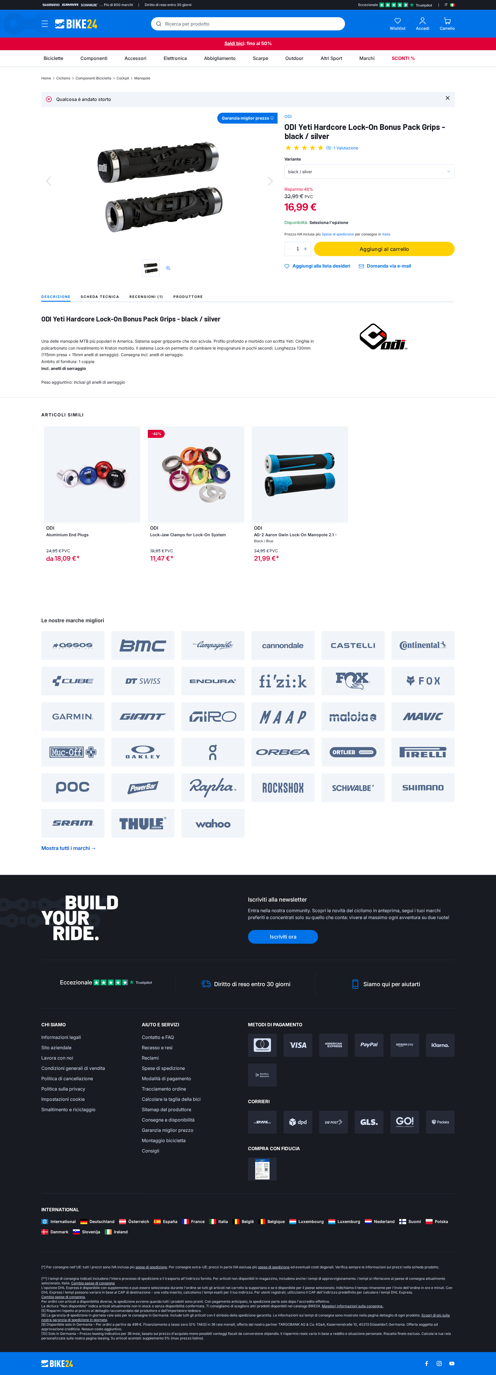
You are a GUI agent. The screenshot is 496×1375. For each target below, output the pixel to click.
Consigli (150, 1151)
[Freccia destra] (238, 474)
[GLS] (369, 1122)
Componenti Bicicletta (93, 78)
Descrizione (56, 296)
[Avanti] (270, 181)
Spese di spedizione (163, 1068)
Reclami (150, 1058)
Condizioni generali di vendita (73, 1068)
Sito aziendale (56, 1047)
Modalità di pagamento (166, 1078)
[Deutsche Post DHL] (262, 1122)
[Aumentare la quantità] (305, 249)
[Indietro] (48, 181)
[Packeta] (440, 1122)
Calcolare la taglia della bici (171, 1099)
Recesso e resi (157, 1047)
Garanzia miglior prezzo (167, 1130)
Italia (386, 234)
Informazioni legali (61, 1037)
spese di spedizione (151, 1267)
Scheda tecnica (100, 296)
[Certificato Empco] (262, 1169)
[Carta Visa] (298, 1045)
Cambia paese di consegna (93, 1283)
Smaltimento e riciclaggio (68, 1109)
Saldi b (231, 43)
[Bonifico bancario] (262, 1075)
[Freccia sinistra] (153, 474)
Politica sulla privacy (63, 1089)
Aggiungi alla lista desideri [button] (321, 266)
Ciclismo (63, 78)
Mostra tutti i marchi (65, 848)
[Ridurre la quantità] (290, 249)
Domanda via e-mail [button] (389, 266)
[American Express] (333, 1045)
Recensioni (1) (146, 296)
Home (46, 78)
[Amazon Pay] (404, 1045)
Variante (292, 159)
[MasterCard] (262, 1045)
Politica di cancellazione (67, 1078)
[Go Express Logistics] (404, 1122)
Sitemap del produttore (166, 1109)
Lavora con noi (57, 1058)
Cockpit (123, 78)
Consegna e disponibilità (168, 1120)
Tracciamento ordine (164, 1089)
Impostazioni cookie (63, 1099)
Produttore (188, 296)
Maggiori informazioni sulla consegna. (352, 1306)
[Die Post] (333, 1122)
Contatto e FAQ (158, 1037)
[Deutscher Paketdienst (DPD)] (298, 1122)
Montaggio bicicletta (164, 1140)
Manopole (142, 78)
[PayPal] (369, 1045)
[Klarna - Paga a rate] (440, 1045)
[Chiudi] (447, 97)
